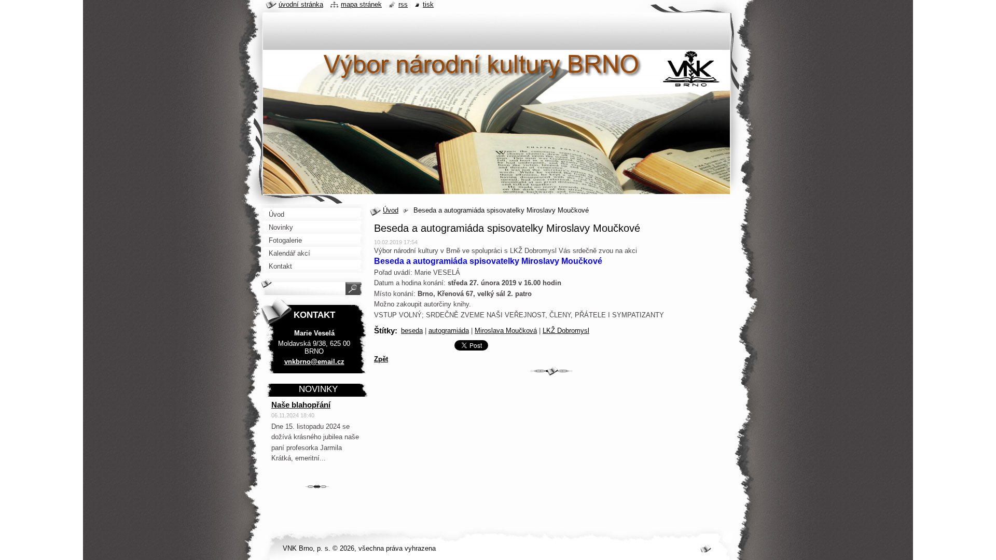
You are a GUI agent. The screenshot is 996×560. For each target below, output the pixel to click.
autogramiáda (448, 330)
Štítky (384, 330)
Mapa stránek (361, 4)
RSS (403, 4)
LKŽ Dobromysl (566, 330)
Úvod (390, 210)
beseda (412, 330)
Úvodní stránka (301, 4)
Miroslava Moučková (506, 330)
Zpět (381, 359)
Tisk (428, 4)
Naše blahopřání (300, 404)
